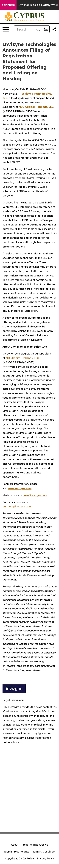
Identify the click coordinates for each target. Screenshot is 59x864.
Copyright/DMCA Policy (19, 858)
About (14, 844)
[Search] (38, 29)
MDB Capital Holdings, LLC (22, 358)
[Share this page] (54, 29)
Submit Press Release (16, 851)
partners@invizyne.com (17, 506)
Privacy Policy (45, 858)
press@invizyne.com (35, 495)
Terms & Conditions (44, 851)
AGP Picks (8, 5)
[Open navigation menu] (6, 29)
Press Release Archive (35, 844)
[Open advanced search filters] (45, 29)
